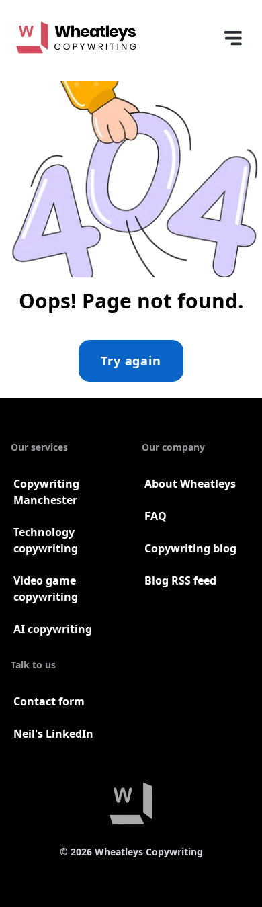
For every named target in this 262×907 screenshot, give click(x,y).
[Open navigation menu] (232, 37)
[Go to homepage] (76, 37)
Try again (131, 361)
